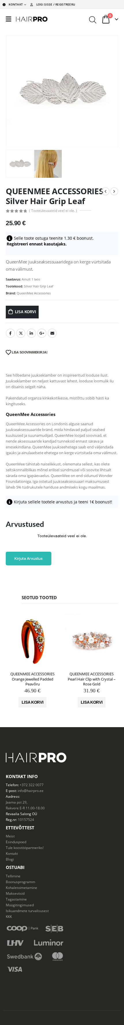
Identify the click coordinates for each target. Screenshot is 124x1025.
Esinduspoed (16, 841)
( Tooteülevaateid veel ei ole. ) (53, 210)
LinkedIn (31, 333)
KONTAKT (16, 4)
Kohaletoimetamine (21, 887)
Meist (10, 836)
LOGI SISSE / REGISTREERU (55, 4)
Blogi (10, 859)
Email (52, 333)
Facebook (10, 333)
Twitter (20, 333)
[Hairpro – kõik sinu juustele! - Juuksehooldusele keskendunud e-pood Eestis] (32, 19)
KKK (9, 916)
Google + (41, 333)
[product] (32, 640)
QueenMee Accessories (34, 293)
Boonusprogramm (20, 881)
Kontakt (12, 853)
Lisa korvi (25, 312)
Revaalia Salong (18, 813)
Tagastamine (16, 899)
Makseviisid (15, 893)
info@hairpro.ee (31, 790)
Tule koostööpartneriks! (25, 847)
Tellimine (13, 876)
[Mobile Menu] (8, 19)
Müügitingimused (20, 905)
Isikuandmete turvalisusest (27, 910)
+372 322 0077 (32, 784)
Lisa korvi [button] (33, 702)
